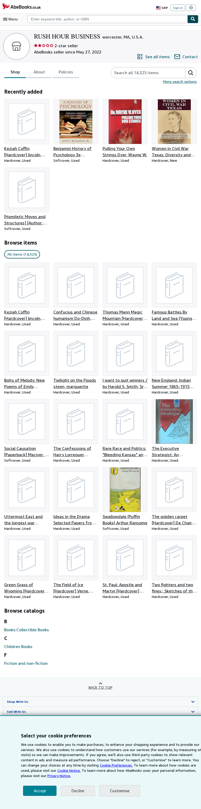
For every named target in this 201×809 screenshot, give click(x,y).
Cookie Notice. (69, 770)
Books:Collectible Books (26, 629)
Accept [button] (40, 791)
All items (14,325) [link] (22, 254)
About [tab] (39, 71)
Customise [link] (119, 790)
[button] (191, 72)
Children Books (18, 646)
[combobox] (107, 19)
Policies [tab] (66, 71)
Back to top (101, 687)
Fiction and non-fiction (26, 663)
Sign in (178, 8)
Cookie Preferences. (116, 765)
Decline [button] (77, 791)
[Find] (193, 19)
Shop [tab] (15, 71)
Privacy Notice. (59, 775)
